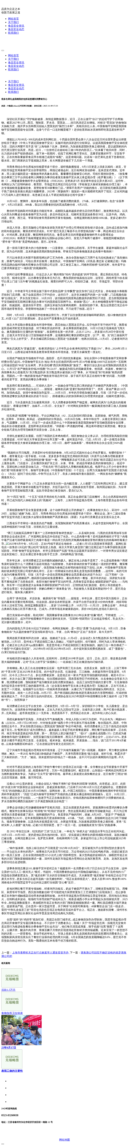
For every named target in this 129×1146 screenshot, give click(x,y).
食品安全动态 (16, 29)
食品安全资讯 (16, 25)
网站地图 (64, 1139)
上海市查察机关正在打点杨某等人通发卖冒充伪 (40, 952)
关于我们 (13, 22)
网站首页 (13, 18)
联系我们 (13, 32)
